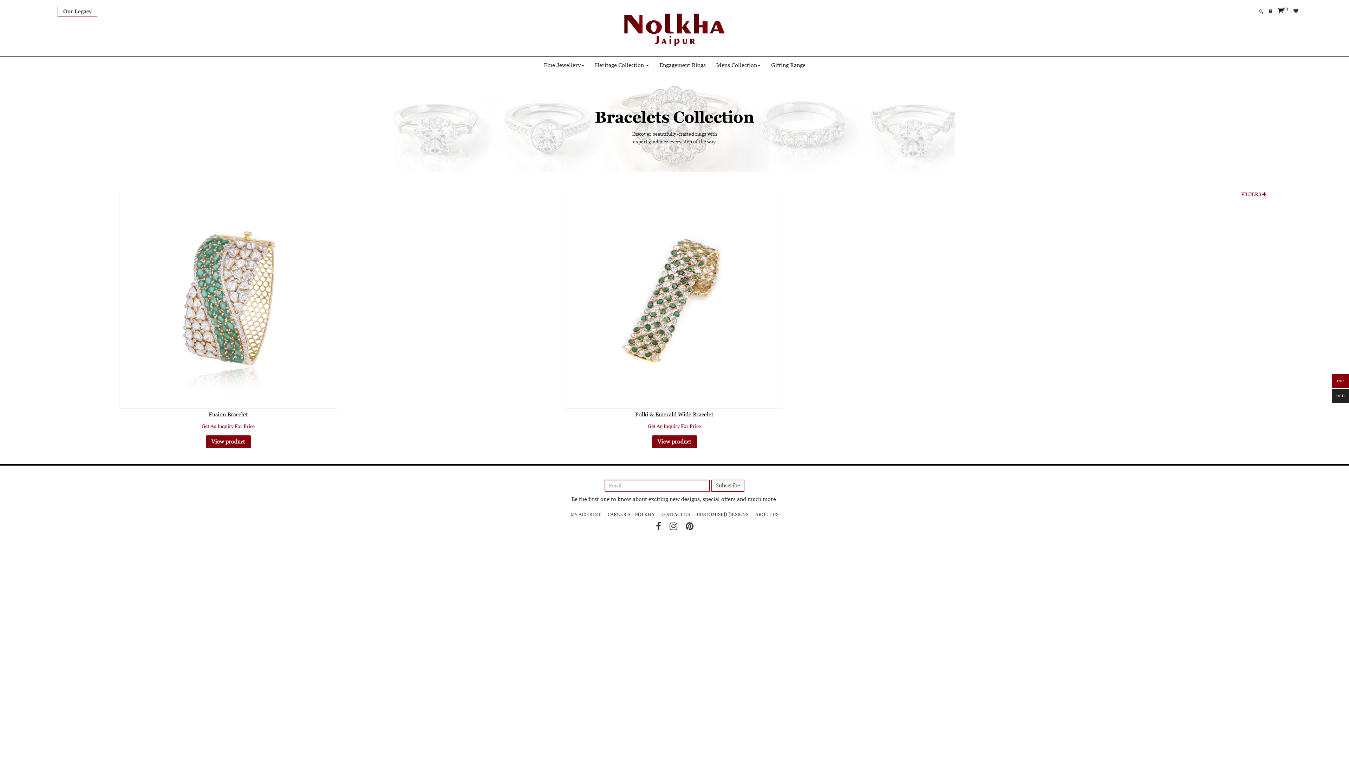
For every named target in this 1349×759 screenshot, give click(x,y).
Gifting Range (788, 65)
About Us (766, 514)
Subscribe (728, 485)
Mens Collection (736, 65)
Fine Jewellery (562, 65)
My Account (586, 514)
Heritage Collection (620, 65)
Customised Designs (722, 514)
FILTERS (1251, 194)
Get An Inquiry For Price (228, 426)
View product (228, 441)
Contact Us (676, 514)
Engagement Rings (682, 65)
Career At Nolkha (631, 514)
